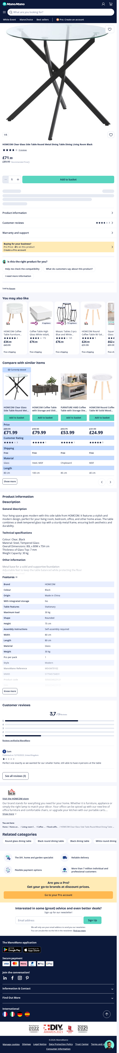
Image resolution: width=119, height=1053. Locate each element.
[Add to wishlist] (111, 135)
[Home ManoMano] (50, 4)
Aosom (12, 288)
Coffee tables (43, 827)
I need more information (18, 276)
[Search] (11, 12)
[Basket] (110, 4)
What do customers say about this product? (69, 268)
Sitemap (26, 1044)
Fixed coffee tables (55, 827)
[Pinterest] (27, 977)
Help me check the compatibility (22, 268)
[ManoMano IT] (12, 1014)
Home (5, 827)
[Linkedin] (4, 977)
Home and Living (17, 827)
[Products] (4, 12)
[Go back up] (106, 1014)
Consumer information (58, 1048)
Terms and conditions (102, 1044)
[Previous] (102, 482)
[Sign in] (103, 4)
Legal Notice (39, 1044)
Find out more (79, 930)
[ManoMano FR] (4, 1014)
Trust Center (82, 1044)
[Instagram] (19, 977)
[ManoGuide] (109, 1045)
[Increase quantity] (18, 179)
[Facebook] (12, 977)
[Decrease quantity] (5, 179)
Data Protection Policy (61, 1044)
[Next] (110, 482)
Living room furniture (31, 827)
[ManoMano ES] (27, 1014)
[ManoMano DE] (19, 1014)
